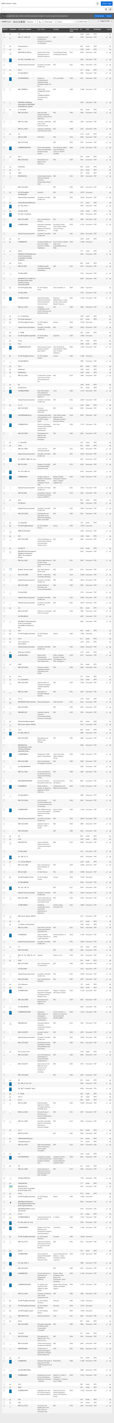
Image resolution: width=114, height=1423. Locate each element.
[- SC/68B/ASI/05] (107, 1390)
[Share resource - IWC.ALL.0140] (110, 307)
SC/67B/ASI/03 (23, 655)
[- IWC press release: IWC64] (107, 724)
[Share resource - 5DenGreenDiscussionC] (110, 721)
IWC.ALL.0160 (23, 927)
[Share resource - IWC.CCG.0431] (110, 142)
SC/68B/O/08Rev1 (24, 1217)
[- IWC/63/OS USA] (107, 1316)
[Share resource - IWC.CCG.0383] (110, 585)
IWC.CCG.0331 (23, 112)
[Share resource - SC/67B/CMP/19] (110, 1157)
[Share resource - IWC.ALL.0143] (110, 1293)
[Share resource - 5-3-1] (110, 366)
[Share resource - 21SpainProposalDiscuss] (110, 203)
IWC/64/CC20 (22, 712)
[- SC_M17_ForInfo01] (107, 214)
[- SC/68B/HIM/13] (107, 754)
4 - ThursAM (22, 442)
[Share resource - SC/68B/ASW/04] (110, 391)
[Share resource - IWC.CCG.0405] (110, 999)
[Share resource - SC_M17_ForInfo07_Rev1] (110, 1088)
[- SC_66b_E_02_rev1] (107, 1083)
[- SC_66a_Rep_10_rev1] (107, 1222)
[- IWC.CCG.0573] (107, 1032)
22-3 (19, 1384)
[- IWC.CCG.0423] (107, 187)
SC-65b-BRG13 (23, 795)
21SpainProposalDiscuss (26, 202)
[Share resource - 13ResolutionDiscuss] (110, 1138)
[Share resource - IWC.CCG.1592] (110, 682)
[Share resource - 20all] (110, 1387)
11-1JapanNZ (22, 523)
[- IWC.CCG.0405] (107, 999)
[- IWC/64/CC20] (107, 712)
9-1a (19, 344)
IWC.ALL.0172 (23, 1241)
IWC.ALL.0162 (23, 691)
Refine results (83, 21)
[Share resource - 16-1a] (110, 1321)
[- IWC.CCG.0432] (107, 1133)
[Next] (112, 21)
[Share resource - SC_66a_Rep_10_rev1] (110, 1222)
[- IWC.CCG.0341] (107, 1343)
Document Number (24, 29)
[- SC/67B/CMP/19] (107, 1157)
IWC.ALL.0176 (23, 1144)
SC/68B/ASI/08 (23, 224)
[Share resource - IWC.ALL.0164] (110, 1112)
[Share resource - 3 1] (110, 134)
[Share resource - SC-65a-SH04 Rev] (110, 1178)
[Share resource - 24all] (110, 664)
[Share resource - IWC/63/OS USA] (110, 1316)
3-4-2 (19, 638)
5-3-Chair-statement (24, 319)
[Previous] (99, 21)
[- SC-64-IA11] (107, 503)
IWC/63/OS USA (23, 1316)
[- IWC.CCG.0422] (107, 831)
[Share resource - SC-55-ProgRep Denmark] (110, 1236)
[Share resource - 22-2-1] (110, 263)
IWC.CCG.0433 (23, 707)
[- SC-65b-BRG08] (107, 882)
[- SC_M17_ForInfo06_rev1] (107, 59)
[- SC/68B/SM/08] (107, 1254)
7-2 (19, 947)
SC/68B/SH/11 (22, 476)
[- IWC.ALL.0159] (107, 449)
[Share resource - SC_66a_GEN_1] (110, 1263)
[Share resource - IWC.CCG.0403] (110, 738)
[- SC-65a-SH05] (107, 293)
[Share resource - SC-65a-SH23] (110, 851)
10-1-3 (20, 1097)
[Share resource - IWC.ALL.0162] (110, 692)
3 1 (19, 134)
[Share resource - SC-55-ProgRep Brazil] (110, 526)
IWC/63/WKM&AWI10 (25, 781)
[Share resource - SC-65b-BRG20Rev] (110, 1370)
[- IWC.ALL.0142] (107, 772)
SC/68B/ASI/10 (23, 990)
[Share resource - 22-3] (110, 1384)
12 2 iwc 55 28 (22, 211)
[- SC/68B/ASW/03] (107, 298)
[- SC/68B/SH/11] (107, 476)
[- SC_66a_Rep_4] (107, 206)
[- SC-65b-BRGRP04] (107, 766)
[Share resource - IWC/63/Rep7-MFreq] (110, 52)
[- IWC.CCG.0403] (107, 738)
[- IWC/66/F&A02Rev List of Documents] (107, 1209)
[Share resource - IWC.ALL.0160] (110, 927)
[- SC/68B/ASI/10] (107, 990)
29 (19, 384)
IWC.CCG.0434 (23, 950)
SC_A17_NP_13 (23, 887)
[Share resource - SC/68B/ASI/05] (110, 1390)
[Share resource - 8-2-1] (110, 70)
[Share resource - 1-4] (110, 1154)
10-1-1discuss (23, 984)
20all (19, 1387)
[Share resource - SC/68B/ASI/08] (110, 224)
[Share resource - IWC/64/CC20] (110, 712)
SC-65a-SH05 (22, 292)
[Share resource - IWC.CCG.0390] (110, 219)
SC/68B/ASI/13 (23, 424)
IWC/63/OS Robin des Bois (27, 702)
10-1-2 (20, 1214)
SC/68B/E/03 (22, 786)
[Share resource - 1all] (110, 630)
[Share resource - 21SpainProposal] (110, 1141)
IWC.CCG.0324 (23, 1042)
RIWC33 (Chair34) (24, 531)
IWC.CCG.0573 (23, 1032)
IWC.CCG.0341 (23, 1343)
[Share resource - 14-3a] (110, 341)
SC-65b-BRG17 (23, 73)
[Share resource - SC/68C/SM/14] (110, 905)
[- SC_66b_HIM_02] (107, 733)
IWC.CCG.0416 (23, 1336)
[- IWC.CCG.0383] (107, 585)
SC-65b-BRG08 (23, 882)
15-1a (20, 1193)
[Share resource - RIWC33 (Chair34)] (110, 531)
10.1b (20, 987)
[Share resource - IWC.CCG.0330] (110, 800)
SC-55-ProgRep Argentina (27, 335)
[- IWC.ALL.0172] (107, 1241)
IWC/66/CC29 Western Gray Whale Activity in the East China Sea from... (26, 1203)
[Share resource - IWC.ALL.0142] (110, 772)
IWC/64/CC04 (22, 1023)
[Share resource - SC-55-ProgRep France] (110, 322)
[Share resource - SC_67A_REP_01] (110, 471)
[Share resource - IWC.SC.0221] (110, 872)
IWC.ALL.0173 (23, 1405)
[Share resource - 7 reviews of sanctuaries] (110, 924)
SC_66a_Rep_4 (23, 205)
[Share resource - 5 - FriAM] (110, 1094)
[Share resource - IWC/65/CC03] (110, 176)
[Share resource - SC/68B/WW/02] (110, 1227)
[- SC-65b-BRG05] (107, 1007)
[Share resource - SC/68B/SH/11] (110, 476)
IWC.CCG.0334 (23, 667)
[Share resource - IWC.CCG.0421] (110, 1268)
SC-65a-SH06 (22, 273)
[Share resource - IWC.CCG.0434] (110, 950)
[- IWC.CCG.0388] (107, 539)
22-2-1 (20, 263)
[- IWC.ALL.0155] (107, 375)
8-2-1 (19, 70)
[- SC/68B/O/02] (107, 934)
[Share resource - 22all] (110, 173)
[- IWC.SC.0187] (107, 266)
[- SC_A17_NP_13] (107, 887)
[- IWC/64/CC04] (107, 1023)
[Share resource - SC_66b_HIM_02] (110, 733)
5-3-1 (19, 366)
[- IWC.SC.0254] (107, 1103)
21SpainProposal (24, 1141)
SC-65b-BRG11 (23, 616)
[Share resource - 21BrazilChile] (110, 1183)
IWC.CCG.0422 (23, 831)
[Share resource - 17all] (110, 960)
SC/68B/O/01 (22, 1361)
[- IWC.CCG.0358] (107, 963)
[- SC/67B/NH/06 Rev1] (107, 415)
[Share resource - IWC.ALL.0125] (110, 122)
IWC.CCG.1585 (23, 575)
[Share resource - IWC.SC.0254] (110, 1103)
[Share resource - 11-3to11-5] (110, 548)
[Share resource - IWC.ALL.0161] (110, 560)
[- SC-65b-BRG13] (107, 795)
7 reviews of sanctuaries (26, 924)
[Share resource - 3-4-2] (110, 639)
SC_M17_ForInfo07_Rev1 (26, 1088)
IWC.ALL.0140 (23, 307)
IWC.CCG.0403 (23, 738)
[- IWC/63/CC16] (107, 842)
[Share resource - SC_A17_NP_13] (110, 887)
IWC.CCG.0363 (23, 1055)
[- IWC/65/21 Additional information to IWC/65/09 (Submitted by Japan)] (107, 102)
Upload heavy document (26, 65)
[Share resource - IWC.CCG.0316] (110, 513)
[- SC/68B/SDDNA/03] (107, 347)
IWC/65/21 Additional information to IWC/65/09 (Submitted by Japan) (26, 104)
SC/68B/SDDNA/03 (24, 347)
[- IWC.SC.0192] (107, 464)
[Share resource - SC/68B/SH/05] (110, 809)
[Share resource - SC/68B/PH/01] (110, 1273)
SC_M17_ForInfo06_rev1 (26, 59)
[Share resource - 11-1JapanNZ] (110, 523)
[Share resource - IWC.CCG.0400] (110, 824)
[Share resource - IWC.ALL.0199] (110, 1169)
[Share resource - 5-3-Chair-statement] (110, 319)
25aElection (22, 372)
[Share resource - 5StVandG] (110, 167)
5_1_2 (20, 405)
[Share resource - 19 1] (110, 536)
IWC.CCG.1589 (23, 865)
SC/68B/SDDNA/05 (24, 1012)
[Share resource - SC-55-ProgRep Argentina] (110, 336)
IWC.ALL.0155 (23, 375)
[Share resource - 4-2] (110, 608)
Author (56, 29)
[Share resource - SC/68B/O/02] (110, 934)
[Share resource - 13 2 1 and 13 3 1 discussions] (110, 642)
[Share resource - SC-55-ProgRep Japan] (110, 1311)
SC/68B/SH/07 (23, 1375)
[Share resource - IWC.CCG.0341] (110, 1343)
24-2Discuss (22, 387)
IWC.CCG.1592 (23, 682)
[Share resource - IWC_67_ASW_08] (110, 37)
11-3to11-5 (21, 548)
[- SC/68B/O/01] (107, 1361)
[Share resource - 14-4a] (110, 445)
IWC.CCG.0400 (23, 824)
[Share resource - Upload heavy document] (110, 65)
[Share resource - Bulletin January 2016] (110, 569)
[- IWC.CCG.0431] (107, 142)
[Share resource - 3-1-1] (110, 1130)
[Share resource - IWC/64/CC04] (110, 1023)
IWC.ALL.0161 (23, 560)
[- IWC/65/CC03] (107, 176)
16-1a (20, 1321)
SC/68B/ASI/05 (23, 1390)
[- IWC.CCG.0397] (107, 611)
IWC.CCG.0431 (23, 142)
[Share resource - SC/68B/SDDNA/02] (110, 147)
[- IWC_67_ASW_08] (107, 37)
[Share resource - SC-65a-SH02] (110, 592)
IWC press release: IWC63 (26, 916)
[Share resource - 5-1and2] (110, 1333)
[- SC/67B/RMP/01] (107, 78)
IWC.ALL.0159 (23, 448)
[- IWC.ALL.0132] (107, 129)
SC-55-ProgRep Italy (25, 287)
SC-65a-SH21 (22, 968)
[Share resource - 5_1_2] (110, 405)
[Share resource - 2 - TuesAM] (110, 109)
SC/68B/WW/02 (23, 1227)
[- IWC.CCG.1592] (107, 682)
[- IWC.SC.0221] (107, 872)
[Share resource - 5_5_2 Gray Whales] (110, 862)
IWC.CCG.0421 (23, 1268)
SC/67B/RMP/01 (23, 78)
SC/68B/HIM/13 (23, 754)
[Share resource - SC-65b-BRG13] (110, 795)
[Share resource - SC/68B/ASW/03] (110, 298)
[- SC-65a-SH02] (107, 592)
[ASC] (40, 21)
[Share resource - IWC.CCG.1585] (110, 575)
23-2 (19, 49)
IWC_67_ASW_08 (24, 37)
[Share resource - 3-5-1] (110, 676)
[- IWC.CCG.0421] (107, 1268)
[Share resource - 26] (110, 836)
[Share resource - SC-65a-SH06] (110, 273)
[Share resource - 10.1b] (110, 987)
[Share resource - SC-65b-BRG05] (110, 1007)
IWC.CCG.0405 (23, 999)
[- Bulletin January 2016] (107, 569)
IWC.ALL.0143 (23, 1293)
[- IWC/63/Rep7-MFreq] (107, 52)
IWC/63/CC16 (22, 842)
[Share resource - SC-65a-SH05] (110, 293)
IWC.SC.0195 (22, 493)
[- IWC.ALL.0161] (107, 560)
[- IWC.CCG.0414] (107, 160)
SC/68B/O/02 (22, 934)
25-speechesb (23, 46)
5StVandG (21, 167)
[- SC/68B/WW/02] (107, 1227)
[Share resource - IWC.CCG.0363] (110, 1055)
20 (19, 239)
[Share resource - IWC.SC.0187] (110, 266)
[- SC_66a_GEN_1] (107, 1263)
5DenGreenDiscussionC (26, 721)
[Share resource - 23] (110, 1358)
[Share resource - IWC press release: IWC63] (110, 916)
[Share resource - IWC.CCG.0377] (110, 1064)
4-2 (19, 608)
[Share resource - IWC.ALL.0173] (110, 1406)
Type (87, 29)
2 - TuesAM (22, 109)
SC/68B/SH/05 (23, 809)
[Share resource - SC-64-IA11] (110, 503)
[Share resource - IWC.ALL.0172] (110, 1241)
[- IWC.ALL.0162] (107, 692)
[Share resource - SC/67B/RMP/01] (110, 78)
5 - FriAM (21, 1094)
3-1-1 (19, 1130)
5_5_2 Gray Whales (24, 862)
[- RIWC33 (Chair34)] (107, 531)
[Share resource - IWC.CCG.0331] (110, 112)
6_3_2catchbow (23, 316)
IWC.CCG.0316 (23, 513)
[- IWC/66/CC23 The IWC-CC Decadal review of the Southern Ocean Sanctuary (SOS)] (107, 278)
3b (19, 1166)
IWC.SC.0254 (22, 1103)
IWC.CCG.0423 (23, 187)
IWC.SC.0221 (22, 872)
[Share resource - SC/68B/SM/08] (110, 1254)
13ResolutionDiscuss (25, 1138)
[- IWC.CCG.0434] (107, 950)
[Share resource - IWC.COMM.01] (110, 89)
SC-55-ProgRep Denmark (26, 1236)
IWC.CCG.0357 (23, 408)
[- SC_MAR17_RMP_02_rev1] (107, 459)
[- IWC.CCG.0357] (107, 408)
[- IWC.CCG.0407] (107, 433)
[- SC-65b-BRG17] (107, 73)
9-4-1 (19, 156)
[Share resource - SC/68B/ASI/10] (110, 990)
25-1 (19, 500)
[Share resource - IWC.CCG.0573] (110, 1032)
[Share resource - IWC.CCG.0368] (110, 1324)
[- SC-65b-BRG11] (107, 616)
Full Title (41, 29)
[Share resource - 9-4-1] (110, 157)
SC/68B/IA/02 (22, 242)
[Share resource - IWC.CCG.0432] (110, 1133)
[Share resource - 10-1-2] (110, 1214)
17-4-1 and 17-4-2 (24, 1051)
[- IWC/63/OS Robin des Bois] (107, 702)
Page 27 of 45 (105, 21)
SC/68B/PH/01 (23, 1273)
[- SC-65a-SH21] (107, 969)
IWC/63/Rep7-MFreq (24, 52)
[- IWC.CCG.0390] (107, 219)
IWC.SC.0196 (22, 137)
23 (19, 1358)
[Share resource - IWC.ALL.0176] (110, 1145)
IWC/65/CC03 (22, 176)
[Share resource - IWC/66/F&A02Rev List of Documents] (110, 1209)
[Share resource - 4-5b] (110, 839)
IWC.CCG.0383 (23, 585)
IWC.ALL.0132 (23, 129)
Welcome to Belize (24, 652)
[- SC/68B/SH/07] (107, 1375)
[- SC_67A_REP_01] (107, 471)
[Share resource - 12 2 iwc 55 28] (110, 211)
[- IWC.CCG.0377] (107, 1064)
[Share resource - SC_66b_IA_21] (110, 856)
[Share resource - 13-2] (110, 1402)
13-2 (19, 1402)
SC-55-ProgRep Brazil (25, 526)
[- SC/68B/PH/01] (107, 1273)
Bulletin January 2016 (25, 569)
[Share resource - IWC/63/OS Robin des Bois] (110, 702)
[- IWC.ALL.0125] (107, 122)
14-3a (20, 341)
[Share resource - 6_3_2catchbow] (110, 316)
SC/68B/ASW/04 (23, 391)
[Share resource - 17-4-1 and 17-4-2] (110, 1052)
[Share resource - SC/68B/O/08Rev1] (110, 1217)
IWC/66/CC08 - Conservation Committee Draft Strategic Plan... (26, 1188)
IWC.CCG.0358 (23, 963)
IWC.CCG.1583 (23, 898)
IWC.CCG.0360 (23, 761)
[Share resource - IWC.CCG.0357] (110, 408)
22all (19, 173)
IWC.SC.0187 (22, 266)
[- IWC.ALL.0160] (107, 927)
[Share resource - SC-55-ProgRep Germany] (110, 633)
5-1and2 (21, 1333)
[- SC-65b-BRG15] (107, 361)
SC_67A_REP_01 (24, 471)
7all (19, 1399)
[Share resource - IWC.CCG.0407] (110, 433)
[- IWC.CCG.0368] (107, 1324)
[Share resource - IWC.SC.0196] (110, 137)
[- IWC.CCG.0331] (107, 112)
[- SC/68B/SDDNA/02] (107, 147)
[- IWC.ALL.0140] (107, 307)
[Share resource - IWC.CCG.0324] (110, 1042)
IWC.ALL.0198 (23, 1121)
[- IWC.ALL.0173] (107, 1406)
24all (19, 664)
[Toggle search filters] (110, 9)
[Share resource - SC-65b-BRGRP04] (110, 766)
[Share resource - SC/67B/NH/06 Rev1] (110, 415)
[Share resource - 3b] (110, 1166)
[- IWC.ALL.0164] (107, 1112)
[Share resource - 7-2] (110, 947)
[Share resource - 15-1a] (110, 1193)
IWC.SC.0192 (22, 464)
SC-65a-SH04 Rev (24, 1178)
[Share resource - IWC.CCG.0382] (110, 979)
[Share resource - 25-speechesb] (110, 46)
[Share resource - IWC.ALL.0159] (110, 449)
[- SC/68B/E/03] (107, 786)
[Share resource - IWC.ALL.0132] (110, 129)
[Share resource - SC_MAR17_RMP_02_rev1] (110, 459)
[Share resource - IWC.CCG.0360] (110, 761)
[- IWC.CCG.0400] (107, 824)
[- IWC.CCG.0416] (107, 1336)
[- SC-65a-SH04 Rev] (107, 1178)
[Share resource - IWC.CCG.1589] (110, 865)
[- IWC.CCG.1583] (107, 898)
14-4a (20, 445)
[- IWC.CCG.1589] (107, 865)
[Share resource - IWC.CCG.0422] (110, 831)
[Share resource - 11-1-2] (110, 1100)
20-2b (20, 251)
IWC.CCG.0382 (23, 979)
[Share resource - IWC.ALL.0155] (110, 375)
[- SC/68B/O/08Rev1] (107, 1217)
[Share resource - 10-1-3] (110, 1097)
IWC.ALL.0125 (23, 121)
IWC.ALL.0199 (23, 1169)
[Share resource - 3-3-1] (110, 730)
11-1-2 (20, 1100)
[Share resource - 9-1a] (110, 344)
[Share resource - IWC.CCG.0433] (110, 707)
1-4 (19, 1154)
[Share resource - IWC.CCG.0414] (110, 160)
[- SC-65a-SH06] (107, 273)
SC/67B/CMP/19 (23, 1157)
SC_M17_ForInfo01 (24, 214)
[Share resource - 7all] (110, 1399)
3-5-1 (19, 676)
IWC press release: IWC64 (26, 724)
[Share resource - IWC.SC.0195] (110, 493)
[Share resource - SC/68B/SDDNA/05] (110, 1012)
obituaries (21, 369)
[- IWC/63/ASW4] (107, 1349)
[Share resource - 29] (110, 384)
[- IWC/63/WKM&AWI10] (107, 781)
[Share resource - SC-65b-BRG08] (110, 882)
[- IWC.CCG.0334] (107, 667)
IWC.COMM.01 (23, 89)
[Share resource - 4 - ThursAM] (110, 442)
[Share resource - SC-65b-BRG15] (110, 361)
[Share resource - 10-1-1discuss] (110, 984)
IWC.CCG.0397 (23, 611)
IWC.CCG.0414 (23, 159)
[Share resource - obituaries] (110, 369)
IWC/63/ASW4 (22, 1348)
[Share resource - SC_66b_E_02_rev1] (110, 1083)
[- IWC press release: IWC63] (107, 916)
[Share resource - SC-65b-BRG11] (110, 616)
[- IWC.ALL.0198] (107, 1121)
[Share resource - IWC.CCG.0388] (110, 539)
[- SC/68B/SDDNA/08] (107, 1284)
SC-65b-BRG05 (23, 1007)
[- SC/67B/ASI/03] (107, 655)
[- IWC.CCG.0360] (107, 761)
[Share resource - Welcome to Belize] (110, 652)
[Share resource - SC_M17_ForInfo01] (110, 214)
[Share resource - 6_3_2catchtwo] (110, 679)
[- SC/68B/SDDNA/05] (107, 1012)
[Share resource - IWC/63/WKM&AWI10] (110, 781)
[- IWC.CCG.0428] (107, 1075)
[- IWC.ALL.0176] (107, 1145)
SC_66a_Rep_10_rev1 (25, 1222)
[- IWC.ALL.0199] (107, 1169)
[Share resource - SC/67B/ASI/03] (110, 655)
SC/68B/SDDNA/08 (24, 1284)
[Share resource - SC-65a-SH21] (110, 969)
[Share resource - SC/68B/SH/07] (110, 1375)
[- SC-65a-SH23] (107, 851)
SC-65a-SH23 (22, 851)
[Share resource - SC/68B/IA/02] (110, 242)
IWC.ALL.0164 (23, 1112)
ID (81, 29)
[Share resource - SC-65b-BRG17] (110, 73)
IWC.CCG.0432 (23, 1133)
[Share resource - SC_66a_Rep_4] (110, 206)
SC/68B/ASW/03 (23, 298)
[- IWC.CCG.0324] (107, 1042)
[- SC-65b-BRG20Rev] (107, 1370)
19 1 (19, 536)
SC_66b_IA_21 (23, 856)
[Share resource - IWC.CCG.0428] (110, 1075)
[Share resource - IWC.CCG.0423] (110, 187)
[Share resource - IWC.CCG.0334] (110, 667)
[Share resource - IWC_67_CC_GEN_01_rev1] (110, 955)
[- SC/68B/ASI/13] (107, 424)
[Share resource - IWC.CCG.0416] (110, 1336)
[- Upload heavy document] (107, 65)
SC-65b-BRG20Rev (24, 1370)
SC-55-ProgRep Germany (26, 633)
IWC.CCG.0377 (23, 1064)
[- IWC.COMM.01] (107, 89)
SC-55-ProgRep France (26, 322)
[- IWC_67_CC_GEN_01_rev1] (107, 955)
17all (19, 960)
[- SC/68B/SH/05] (107, 809)
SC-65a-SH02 (22, 592)
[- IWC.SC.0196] (107, 137)
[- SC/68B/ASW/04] (107, 391)
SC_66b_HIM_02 (23, 733)
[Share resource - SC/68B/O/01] (110, 1361)
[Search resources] (106, 9)
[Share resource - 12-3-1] (110, 1251)
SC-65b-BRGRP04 (24, 766)
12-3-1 (20, 1251)
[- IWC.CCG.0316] (107, 513)
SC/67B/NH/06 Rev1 (24, 415)
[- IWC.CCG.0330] (107, 800)
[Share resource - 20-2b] (110, 251)
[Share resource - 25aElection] (110, 372)
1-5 (19, 34)
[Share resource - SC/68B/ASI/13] (110, 424)
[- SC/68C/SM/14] (107, 905)
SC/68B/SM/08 (23, 1254)
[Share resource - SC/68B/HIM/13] (110, 754)
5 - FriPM (21, 332)
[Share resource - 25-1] (110, 500)
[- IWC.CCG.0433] (107, 707)
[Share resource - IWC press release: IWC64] (110, 724)
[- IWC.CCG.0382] (107, 979)
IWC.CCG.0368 (23, 1324)
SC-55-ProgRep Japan (25, 1311)
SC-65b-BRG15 (23, 361)
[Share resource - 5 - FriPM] (110, 332)
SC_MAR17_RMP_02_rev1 (27, 459)
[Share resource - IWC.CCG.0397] (110, 611)
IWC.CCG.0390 (23, 219)
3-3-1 (19, 730)
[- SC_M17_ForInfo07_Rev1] (107, 1088)
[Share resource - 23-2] (110, 49)
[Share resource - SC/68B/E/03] (110, 786)
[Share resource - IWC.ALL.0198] (110, 1121)
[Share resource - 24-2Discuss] (110, 388)
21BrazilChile (22, 1183)
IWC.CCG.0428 (23, 1075)
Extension (97, 29)
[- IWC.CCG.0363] (107, 1055)
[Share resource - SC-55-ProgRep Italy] (110, 287)
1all (19, 630)
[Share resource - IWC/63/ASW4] (110, 1349)
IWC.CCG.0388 (23, 539)
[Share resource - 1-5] (110, 34)
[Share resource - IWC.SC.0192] (110, 464)
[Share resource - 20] (110, 239)
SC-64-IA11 (22, 503)
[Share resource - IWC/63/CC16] (110, 842)
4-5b (19, 839)
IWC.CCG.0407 (23, 433)
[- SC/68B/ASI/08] (107, 224)
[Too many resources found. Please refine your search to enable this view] (24, 22)
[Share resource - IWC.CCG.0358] (110, 963)
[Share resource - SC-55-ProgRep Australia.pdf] (110, 192)
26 (19, 836)
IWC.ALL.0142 (23, 771)
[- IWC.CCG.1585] (107, 575)
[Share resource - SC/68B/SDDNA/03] (110, 347)
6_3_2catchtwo (23, 679)
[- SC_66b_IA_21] (107, 856)
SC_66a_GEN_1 (23, 1263)
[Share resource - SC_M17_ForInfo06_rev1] (110, 59)
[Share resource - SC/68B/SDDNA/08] (110, 1284)
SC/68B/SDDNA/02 (24, 147)
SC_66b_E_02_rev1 (24, 1083)
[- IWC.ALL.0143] (107, 1293)
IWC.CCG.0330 (23, 800)
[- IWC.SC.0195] (107, 493)
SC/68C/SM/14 (23, 905)
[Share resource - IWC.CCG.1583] (110, 898)
